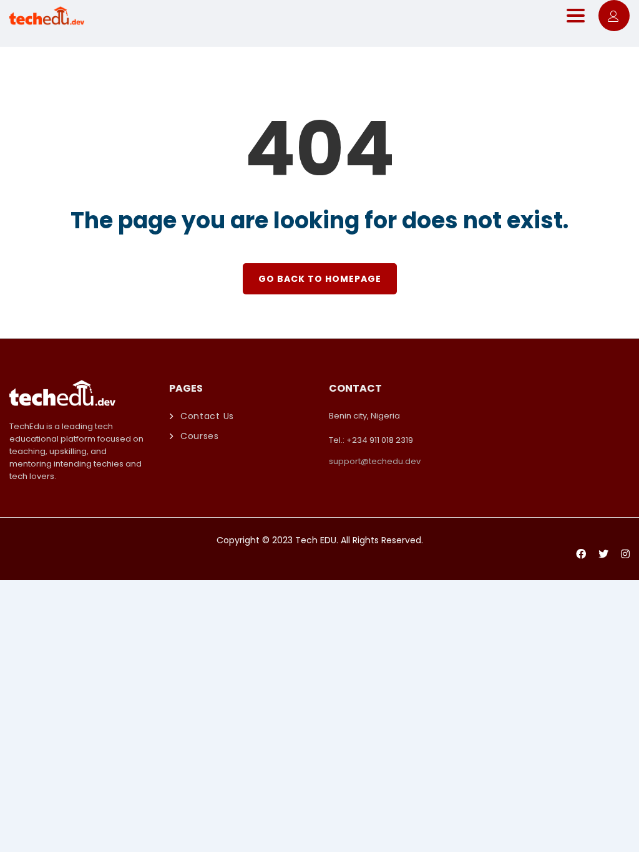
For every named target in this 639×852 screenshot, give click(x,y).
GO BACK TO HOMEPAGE (319, 279)
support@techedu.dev (375, 461)
